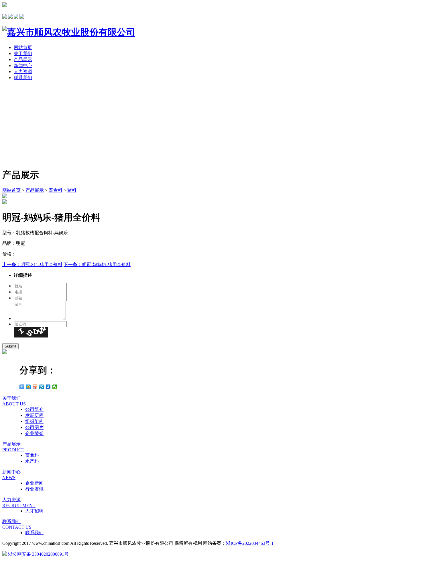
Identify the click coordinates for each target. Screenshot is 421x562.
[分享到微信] (54, 387)
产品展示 (23, 59)
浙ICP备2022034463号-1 (250, 543)
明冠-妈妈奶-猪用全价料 (97, 264)
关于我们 (23, 53)
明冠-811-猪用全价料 (32, 264)
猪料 (71, 190)
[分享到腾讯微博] (41, 387)
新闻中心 (23, 65)
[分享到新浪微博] (35, 387)
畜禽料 (55, 190)
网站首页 (23, 47)
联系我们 (23, 77)
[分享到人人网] (48, 387)
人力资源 (23, 71)
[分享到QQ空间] (28, 387)
